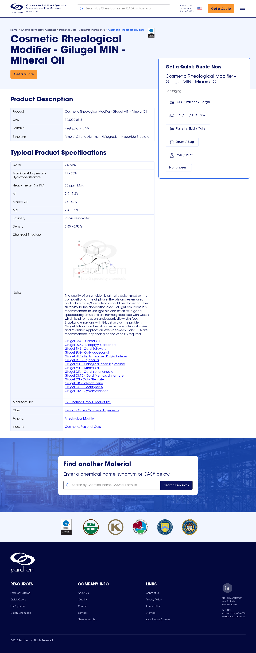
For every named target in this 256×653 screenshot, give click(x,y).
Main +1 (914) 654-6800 (234, 613)
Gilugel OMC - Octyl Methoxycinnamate (94, 375)
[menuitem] (20, 593)
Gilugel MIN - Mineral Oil (82, 368)
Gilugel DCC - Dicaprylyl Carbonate (91, 345)
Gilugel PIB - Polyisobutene (84, 383)
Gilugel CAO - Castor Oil (82, 341)
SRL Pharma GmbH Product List (88, 402)
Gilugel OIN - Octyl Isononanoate (89, 372)
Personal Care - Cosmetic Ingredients (92, 410)
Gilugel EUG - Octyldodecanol (87, 352)
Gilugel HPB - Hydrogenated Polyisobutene (96, 356)
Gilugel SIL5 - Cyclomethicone (86, 391)
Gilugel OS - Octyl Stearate (84, 379)
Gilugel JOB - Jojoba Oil (82, 360)
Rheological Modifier (80, 418)
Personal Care (91, 427)
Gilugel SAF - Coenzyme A (84, 387)
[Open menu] (242, 8)
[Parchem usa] (16, 8)
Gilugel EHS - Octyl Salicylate (85, 349)
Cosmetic (72, 427)
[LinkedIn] (227, 588)
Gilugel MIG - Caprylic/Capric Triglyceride (95, 364)
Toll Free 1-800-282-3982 (233, 617)
